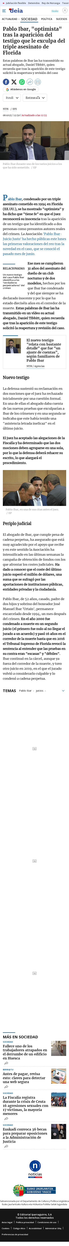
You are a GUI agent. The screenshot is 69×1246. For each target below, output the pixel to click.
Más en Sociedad (20, 1036)
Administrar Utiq (53, 1228)
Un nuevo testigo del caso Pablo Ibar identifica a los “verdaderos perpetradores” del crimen (14, 281)
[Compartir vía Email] (38, 83)
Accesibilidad (35, 1228)
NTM (5, 108)
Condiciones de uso (47, 1222)
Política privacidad (25, 1222)
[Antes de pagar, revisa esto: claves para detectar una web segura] (58, 1076)
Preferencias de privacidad (15, 1234)
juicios (39, 690)
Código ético (19, 1228)
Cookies (5, 1228)
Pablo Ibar (25, 690)
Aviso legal (7, 1222)
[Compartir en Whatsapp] (22, 83)
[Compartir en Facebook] (6, 83)
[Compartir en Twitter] (14, 83)
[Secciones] (4, 10)
